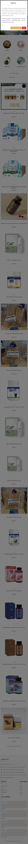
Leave (24, 28)
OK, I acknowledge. (16, 28)
